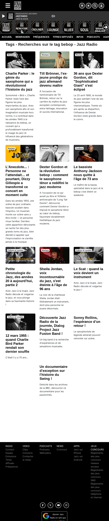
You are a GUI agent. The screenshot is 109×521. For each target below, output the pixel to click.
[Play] (4, 16)
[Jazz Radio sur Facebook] (42, 505)
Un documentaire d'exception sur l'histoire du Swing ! (53, 373)
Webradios (22, 37)
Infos (79, 37)
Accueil (7, 37)
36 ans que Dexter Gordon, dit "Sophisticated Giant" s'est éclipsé (88, 81)
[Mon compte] (101, 6)
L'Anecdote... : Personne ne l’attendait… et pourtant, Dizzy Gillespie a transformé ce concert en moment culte (18, 181)
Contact (10, 449)
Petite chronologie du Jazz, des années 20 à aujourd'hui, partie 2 (19, 277)
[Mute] (53, 16)
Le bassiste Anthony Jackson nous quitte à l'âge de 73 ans (88, 173)
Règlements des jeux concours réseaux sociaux (97, 459)
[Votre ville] (82, 6)
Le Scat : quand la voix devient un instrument (88, 273)
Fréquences (41, 37)
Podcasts (93, 37)
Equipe (9, 452)
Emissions (11, 456)
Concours (62, 449)
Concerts (28, 452)
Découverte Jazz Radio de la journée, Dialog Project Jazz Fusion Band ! (53, 326)
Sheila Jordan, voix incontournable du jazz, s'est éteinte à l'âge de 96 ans (53, 279)
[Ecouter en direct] (88, 6)
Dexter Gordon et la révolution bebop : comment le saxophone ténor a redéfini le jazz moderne (54, 177)
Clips (25, 449)
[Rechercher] (95, 6)
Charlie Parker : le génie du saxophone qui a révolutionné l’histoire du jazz (20, 81)
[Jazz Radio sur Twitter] (50, 505)
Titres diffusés (63, 37)
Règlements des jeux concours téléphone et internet (97, 490)
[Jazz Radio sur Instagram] (66, 505)
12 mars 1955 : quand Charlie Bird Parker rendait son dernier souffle (17, 343)
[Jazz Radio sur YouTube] (58, 505)
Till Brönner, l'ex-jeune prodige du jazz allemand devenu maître (53, 79)
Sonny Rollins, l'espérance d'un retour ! (87, 322)
